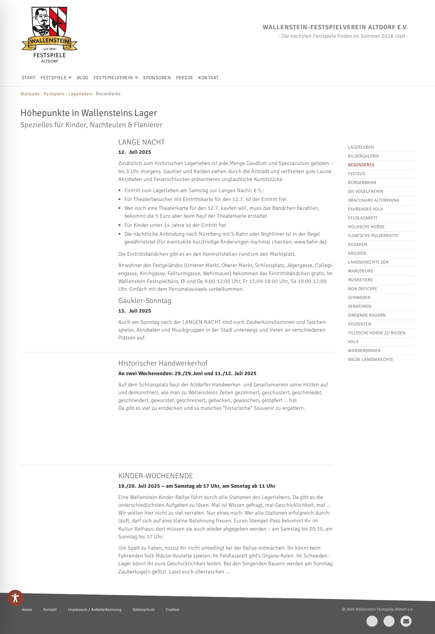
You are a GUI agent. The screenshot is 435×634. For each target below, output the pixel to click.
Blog (83, 78)
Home (27, 609)
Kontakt (208, 78)
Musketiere (360, 280)
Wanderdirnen (364, 350)
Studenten (359, 324)
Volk (353, 342)
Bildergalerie (363, 156)
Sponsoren (157, 78)
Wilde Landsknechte (370, 359)
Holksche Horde (366, 227)
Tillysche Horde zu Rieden (376, 333)
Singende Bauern (367, 315)
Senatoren (359, 306)
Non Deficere (362, 288)
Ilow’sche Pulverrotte (373, 235)
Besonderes (361, 165)
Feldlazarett (362, 218)
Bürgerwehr (362, 182)
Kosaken (357, 244)
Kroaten (357, 253)
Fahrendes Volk (365, 209)
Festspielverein (113, 78)
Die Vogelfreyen (365, 191)
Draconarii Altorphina (373, 200)
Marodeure (360, 271)
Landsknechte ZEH (368, 262)
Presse (184, 78)
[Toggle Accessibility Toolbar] (15, 598)
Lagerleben (361, 147)
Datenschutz (144, 609)
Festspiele (53, 78)
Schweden (359, 297)
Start (28, 78)
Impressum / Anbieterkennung (94, 609)
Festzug (356, 174)
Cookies (172, 609)
